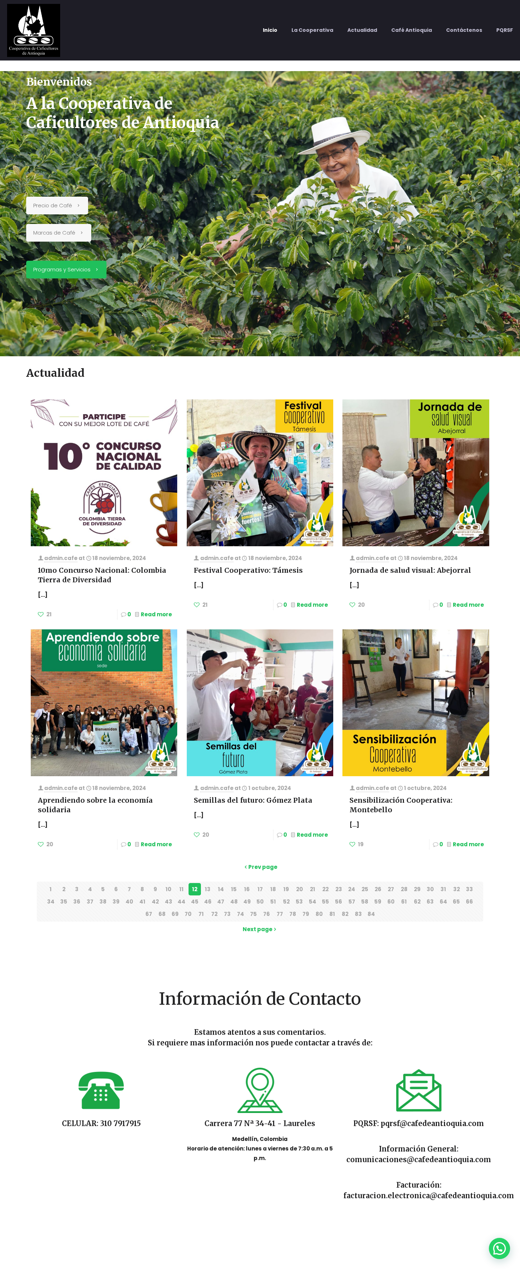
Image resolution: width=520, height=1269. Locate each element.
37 (90, 901)
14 (221, 889)
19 (286, 889)
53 (299, 901)
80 (319, 914)
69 (175, 914)
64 (443, 901)
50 (260, 901)
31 (443, 889)
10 (168, 889)
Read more (156, 614)
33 (469, 889)
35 (63, 901)
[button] (499, 1248)
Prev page (262, 867)
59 (377, 901)
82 (345, 914)
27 (391, 889)
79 (305, 914)
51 (273, 901)
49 (247, 901)
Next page (257, 929)
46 (208, 901)
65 (456, 901)
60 (390, 901)
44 (181, 901)
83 (358, 914)
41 (142, 901)
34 (50, 901)
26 (378, 889)
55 (325, 901)
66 (469, 901)
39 (116, 901)
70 (188, 914)
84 (371, 914)
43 (168, 901)
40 (129, 901)
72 (214, 914)
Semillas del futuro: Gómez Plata (253, 800)
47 (220, 901)
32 (456, 889)
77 (280, 914)
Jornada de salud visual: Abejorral (410, 570)
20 (299, 889)
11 (181, 889)
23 (338, 889)
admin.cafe (60, 558)
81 (332, 914)
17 (260, 889)
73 (227, 914)
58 (364, 901)
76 (266, 914)
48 (234, 901)
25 (365, 889)
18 (273, 889)
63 (430, 901)
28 (404, 889)
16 (247, 889)
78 (292, 914)
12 (194, 889)
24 (351, 889)
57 (351, 901)
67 (148, 914)
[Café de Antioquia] (33, 30)
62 (417, 901)
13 (207, 889)
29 (417, 889)
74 (240, 914)
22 (325, 889)
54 (312, 901)
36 (76, 901)
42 (155, 901)
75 (253, 914)
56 (338, 901)
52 (286, 901)
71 (201, 914)
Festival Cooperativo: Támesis (248, 570)
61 (404, 901)
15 (234, 889)
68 (162, 914)
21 (312, 889)
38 (102, 901)
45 (194, 901)
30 (430, 889)
